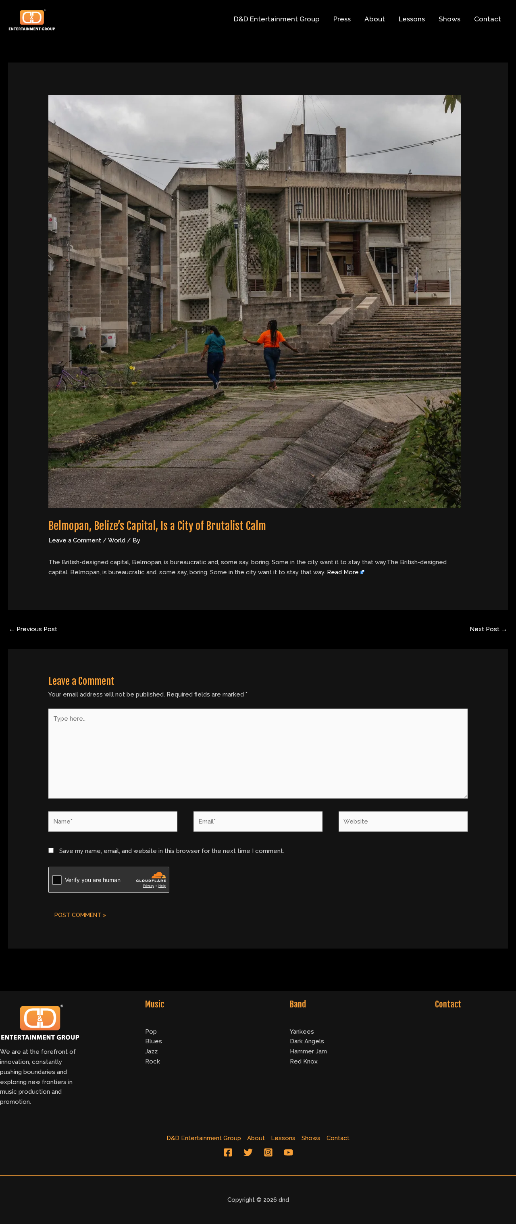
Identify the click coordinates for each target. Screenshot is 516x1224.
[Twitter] (248, 1152)
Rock (152, 1061)
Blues (153, 1041)
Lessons (412, 19)
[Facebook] (228, 1152)
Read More (343, 572)
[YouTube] (288, 1152)
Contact (487, 19)
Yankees (302, 1031)
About (374, 19)
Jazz (151, 1051)
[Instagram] (268, 1152)
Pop (151, 1031)
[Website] (403, 823)
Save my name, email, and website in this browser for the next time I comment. (171, 851)
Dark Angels (307, 1041)
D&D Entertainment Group (277, 19)
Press (342, 19)
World (116, 540)
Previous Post (33, 629)
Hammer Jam (308, 1051)
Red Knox (304, 1061)
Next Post (488, 629)
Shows (449, 19)
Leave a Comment (74, 540)
